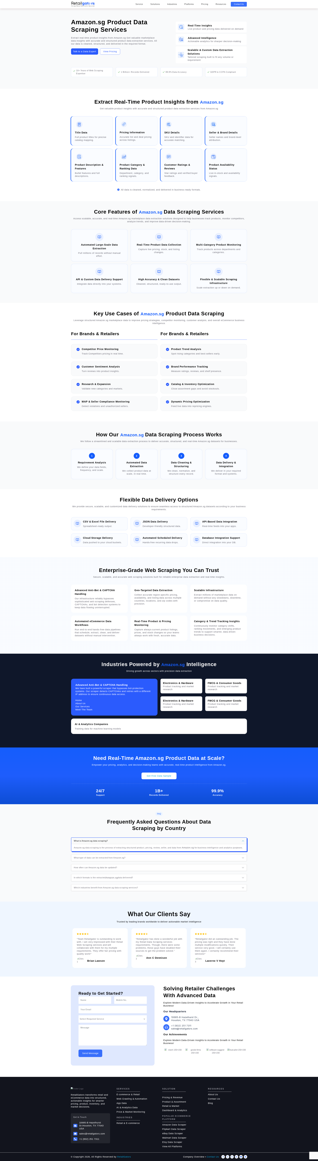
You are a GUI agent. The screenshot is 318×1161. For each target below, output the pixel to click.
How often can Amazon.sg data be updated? (95, 867)
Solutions (155, 4)
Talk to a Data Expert (84, 51)
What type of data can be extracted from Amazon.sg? (99, 858)
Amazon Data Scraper (174, 1125)
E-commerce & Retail (128, 1094)
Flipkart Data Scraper (174, 1129)
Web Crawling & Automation (132, 1099)
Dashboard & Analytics (174, 1110)
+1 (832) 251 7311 (89, 1139)
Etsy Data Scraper (172, 1142)
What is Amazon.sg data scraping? (91, 841)
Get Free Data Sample (159, 776)
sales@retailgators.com (92, 1133)
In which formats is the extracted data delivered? (103, 877)
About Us (213, 1094)
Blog (210, 1103)
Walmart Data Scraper (174, 1138)
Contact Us (239, 4)
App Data (122, 1103)
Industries (172, 4)
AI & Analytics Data (127, 1107)
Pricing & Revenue (172, 1097)
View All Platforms (172, 1146)
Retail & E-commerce (128, 1123)
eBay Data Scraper (172, 1133)
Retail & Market (170, 1106)
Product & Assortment (174, 1102)
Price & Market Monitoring (131, 1112)
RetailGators (124, 1157)
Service (139, 4)
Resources (221, 4)
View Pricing (110, 51)
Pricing (204, 4)
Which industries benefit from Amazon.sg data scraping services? (106, 888)
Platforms (189, 4)
